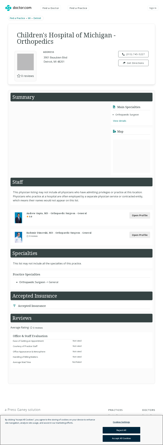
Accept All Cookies (121, 438)
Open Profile (140, 215)
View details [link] (119, 120)
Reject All (121, 430)
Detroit (37, 18)
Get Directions (135, 63)
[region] (81, 430)
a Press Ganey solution (23, 409)
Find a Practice (78, 8)
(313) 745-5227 (135, 54)
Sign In (152, 8)
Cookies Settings (121, 422)
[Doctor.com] (18, 7)
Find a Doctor (51, 8)
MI (29, 18)
